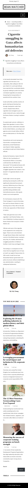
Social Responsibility (14, 30)
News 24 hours (17, 71)
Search (5, 466)
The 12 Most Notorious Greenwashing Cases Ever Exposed (12, 400)
